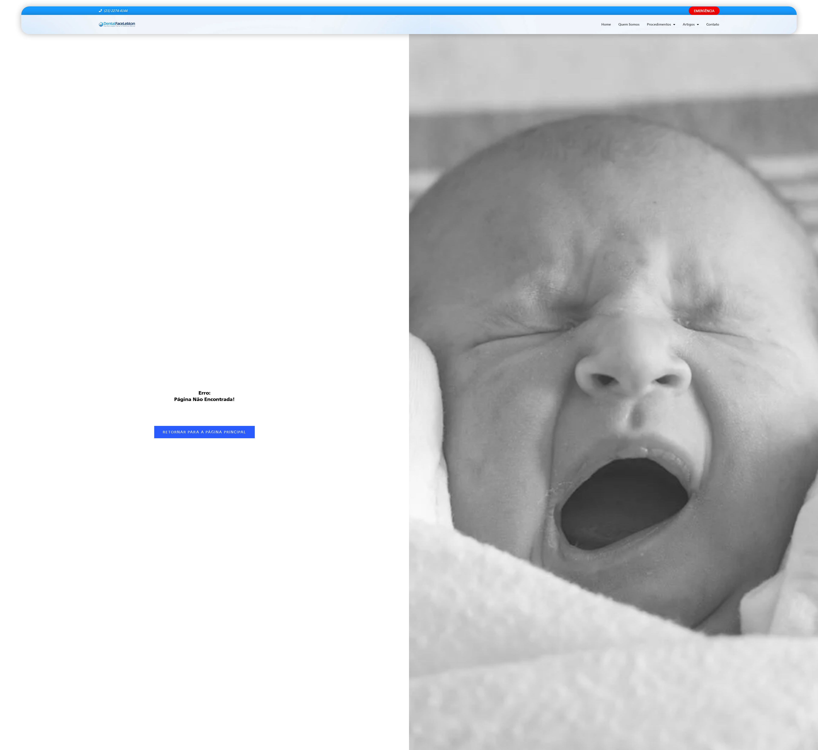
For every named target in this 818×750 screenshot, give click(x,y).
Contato (712, 24)
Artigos (689, 24)
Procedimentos (659, 24)
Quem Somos (628, 24)
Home (606, 24)
